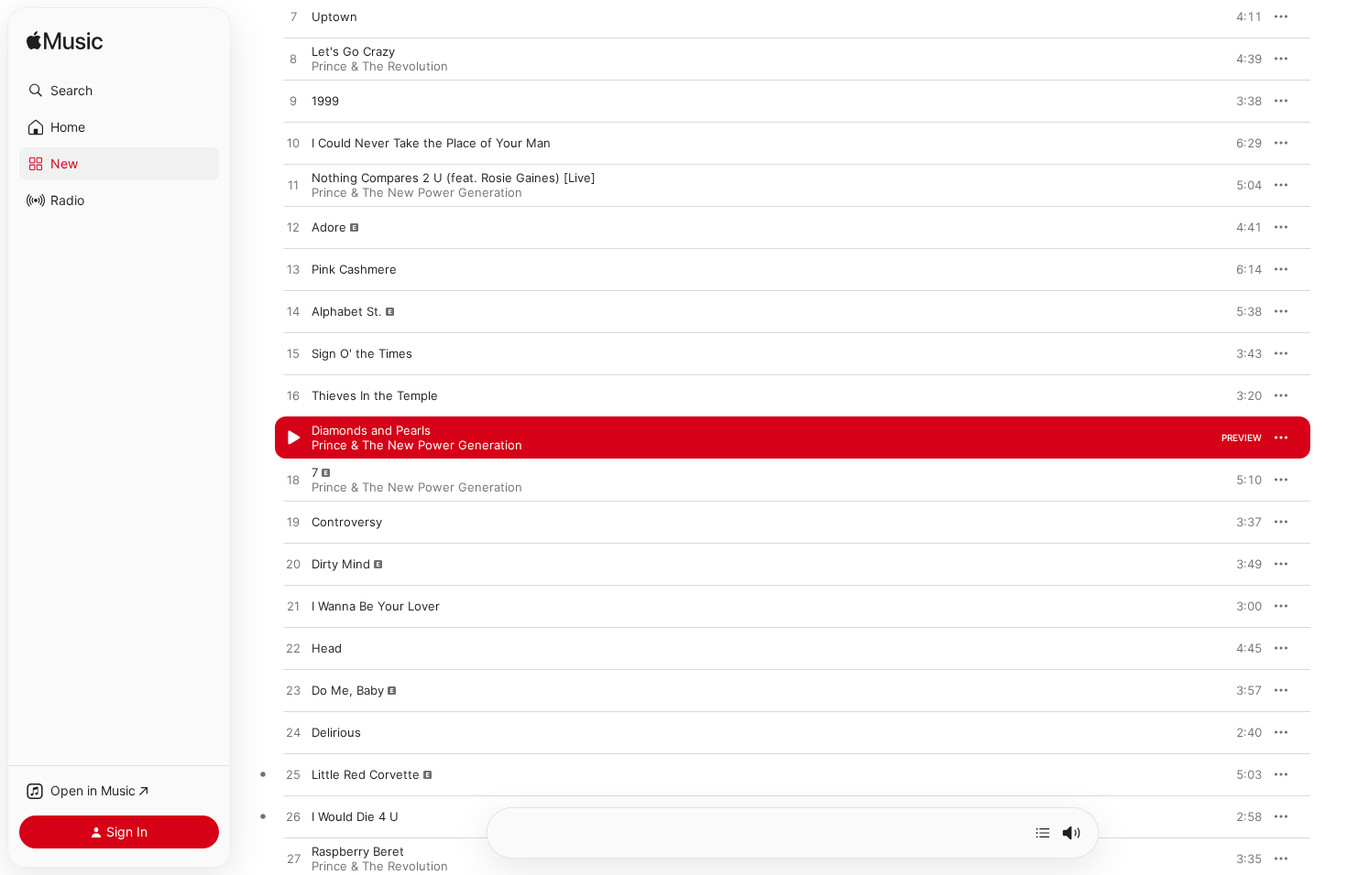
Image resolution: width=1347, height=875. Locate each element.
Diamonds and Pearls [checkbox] (371, 430)
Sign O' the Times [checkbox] (362, 353)
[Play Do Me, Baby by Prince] (293, 691)
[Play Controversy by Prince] (293, 522)
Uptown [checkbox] (334, 16)
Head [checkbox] (327, 648)
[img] (65, 41)
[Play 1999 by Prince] (293, 101)
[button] (119, 90)
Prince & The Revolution (380, 66)
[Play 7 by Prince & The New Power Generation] (293, 480)
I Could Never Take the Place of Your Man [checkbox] (431, 142)
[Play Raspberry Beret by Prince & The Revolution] (293, 859)
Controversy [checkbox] (347, 521)
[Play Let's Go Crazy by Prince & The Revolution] (293, 59)
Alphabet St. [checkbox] (347, 311)
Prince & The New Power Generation (417, 192)
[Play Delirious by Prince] (293, 733)
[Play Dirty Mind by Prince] (293, 564)
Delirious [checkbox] (336, 732)
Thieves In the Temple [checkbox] (375, 395)
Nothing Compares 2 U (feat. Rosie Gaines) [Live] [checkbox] (454, 177)
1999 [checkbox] (325, 100)
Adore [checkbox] (329, 227)
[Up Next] (1043, 833)
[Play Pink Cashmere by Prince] (293, 270)
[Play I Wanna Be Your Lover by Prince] (293, 607)
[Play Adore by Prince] (293, 228)
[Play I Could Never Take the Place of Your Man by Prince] (293, 143)
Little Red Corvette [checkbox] (366, 774)
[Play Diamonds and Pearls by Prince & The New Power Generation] (293, 438)
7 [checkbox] (315, 472)
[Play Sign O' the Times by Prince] (293, 354)
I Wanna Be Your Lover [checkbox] (376, 606)
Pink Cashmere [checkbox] (354, 269)
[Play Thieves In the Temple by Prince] (293, 396)
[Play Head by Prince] (293, 649)
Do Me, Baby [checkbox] (348, 690)
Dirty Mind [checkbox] (341, 563)
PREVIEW (1241, 16)
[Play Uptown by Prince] (293, 17)
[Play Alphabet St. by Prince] (293, 312)
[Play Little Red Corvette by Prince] (293, 775)
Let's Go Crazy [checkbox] (353, 51)
